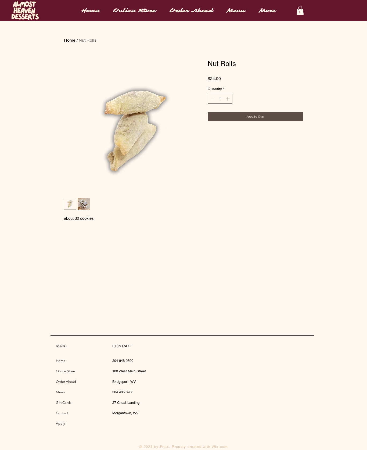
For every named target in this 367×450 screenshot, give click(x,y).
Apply (60, 424)
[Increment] (228, 98)
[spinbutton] (220, 98)
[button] (300, 10)
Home (69, 40)
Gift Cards (63, 403)
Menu (60, 392)
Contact (62, 413)
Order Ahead (66, 382)
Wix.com (220, 447)
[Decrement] (211, 98)
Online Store (65, 371)
